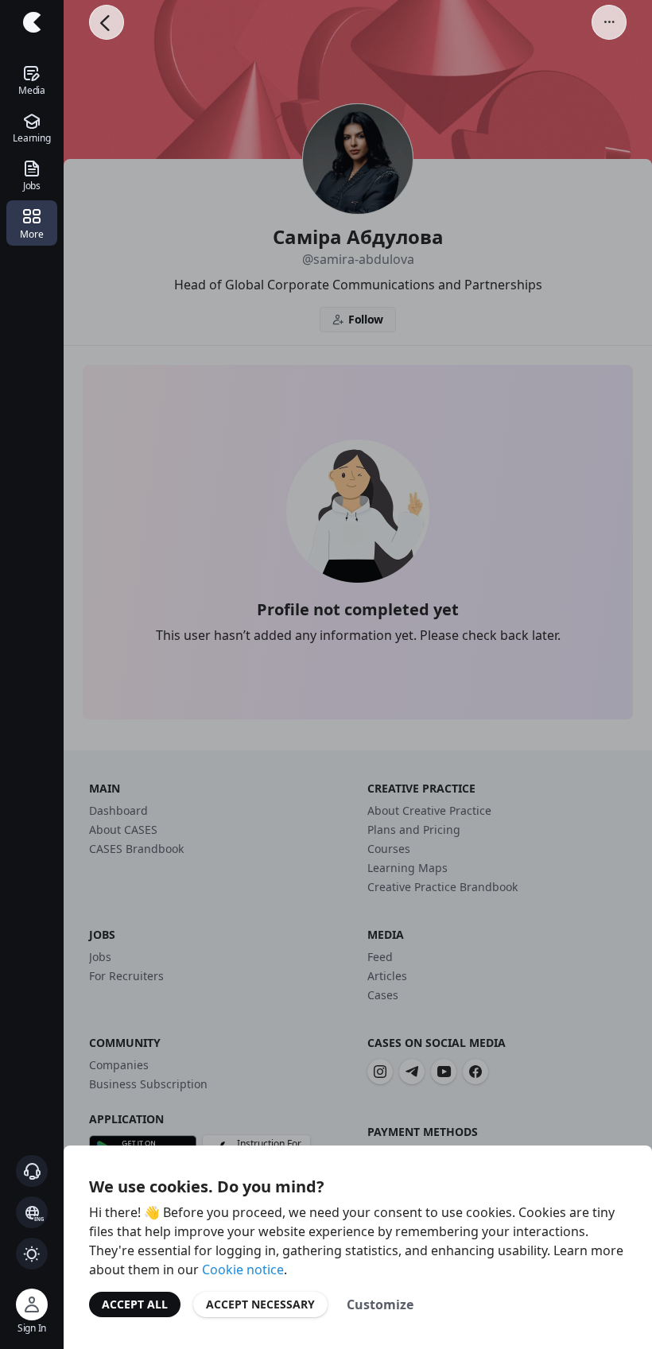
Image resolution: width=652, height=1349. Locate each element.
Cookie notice (243, 1269)
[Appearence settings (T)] (31, 1254)
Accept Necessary (260, 1304)
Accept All (135, 1304)
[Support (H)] (31, 1171)
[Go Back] (106, 22)
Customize (380, 1304)
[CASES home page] (31, 22)
